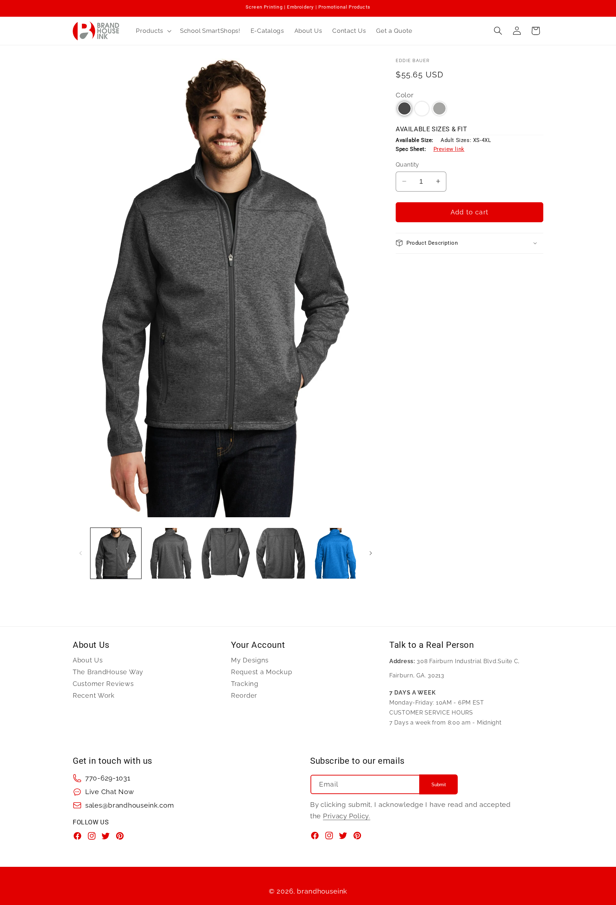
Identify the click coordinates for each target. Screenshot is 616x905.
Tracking (244, 683)
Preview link (448, 149)
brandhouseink (322, 891)
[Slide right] (371, 553)
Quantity (407, 164)
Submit (438, 784)
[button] (153, 31)
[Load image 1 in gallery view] (116, 553)
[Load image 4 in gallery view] (280, 553)
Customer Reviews (103, 683)
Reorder (244, 695)
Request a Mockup (261, 672)
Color (405, 94)
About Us (88, 660)
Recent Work (94, 695)
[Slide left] (80, 553)
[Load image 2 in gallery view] (170, 553)
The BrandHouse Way (108, 672)
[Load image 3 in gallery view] (225, 553)
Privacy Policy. (346, 816)
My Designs (250, 660)
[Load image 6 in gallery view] (335, 553)
